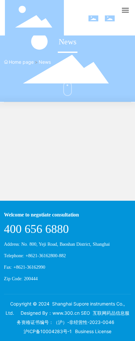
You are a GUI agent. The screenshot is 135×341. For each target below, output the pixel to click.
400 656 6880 (36, 229)
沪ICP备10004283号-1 (48, 331)
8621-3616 (38, 255)
